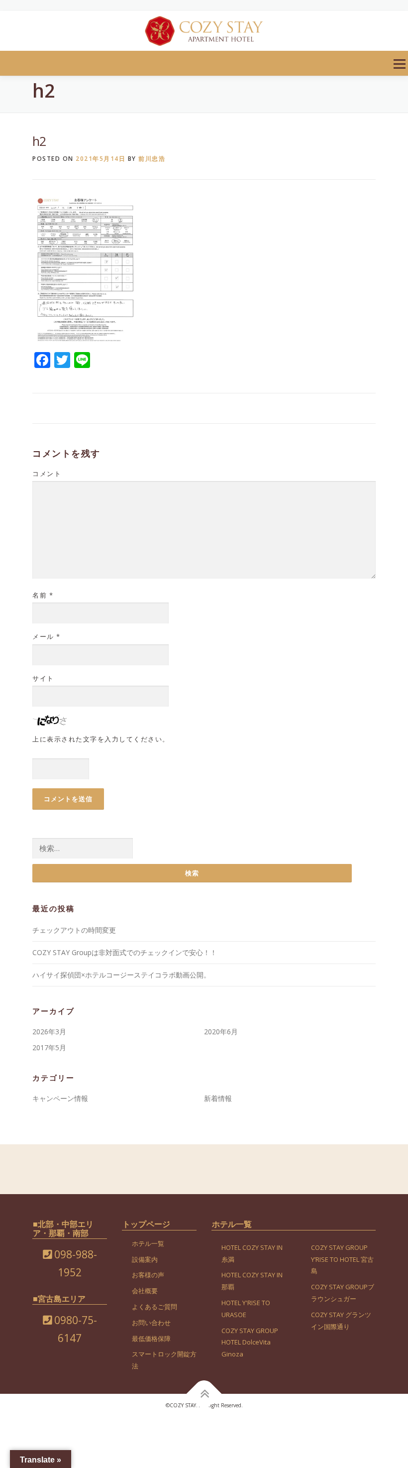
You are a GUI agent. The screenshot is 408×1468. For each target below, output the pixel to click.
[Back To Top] (204, 1394)
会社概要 (145, 1290)
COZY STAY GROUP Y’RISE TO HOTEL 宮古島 (342, 1259)
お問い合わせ (151, 1322)
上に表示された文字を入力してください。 (101, 738)
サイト (43, 678)
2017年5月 (49, 1047)
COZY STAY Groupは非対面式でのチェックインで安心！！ (124, 952)
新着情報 (218, 1098)
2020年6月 (221, 1031)
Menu (399, 64)
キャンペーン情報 (60, 1098)
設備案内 (145, 1259)
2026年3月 (49, 1031)
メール (46, 636)
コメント (46, 473)
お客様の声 (148, 1274)
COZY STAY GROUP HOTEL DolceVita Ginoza (249, 1342)
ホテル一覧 (148, 1243)
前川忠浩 (151, 158)
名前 (42, 595)
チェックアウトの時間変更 (74, 930)
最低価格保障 (151, 1338)
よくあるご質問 (154, 1306)
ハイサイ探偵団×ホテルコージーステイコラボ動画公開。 (121, 974)
